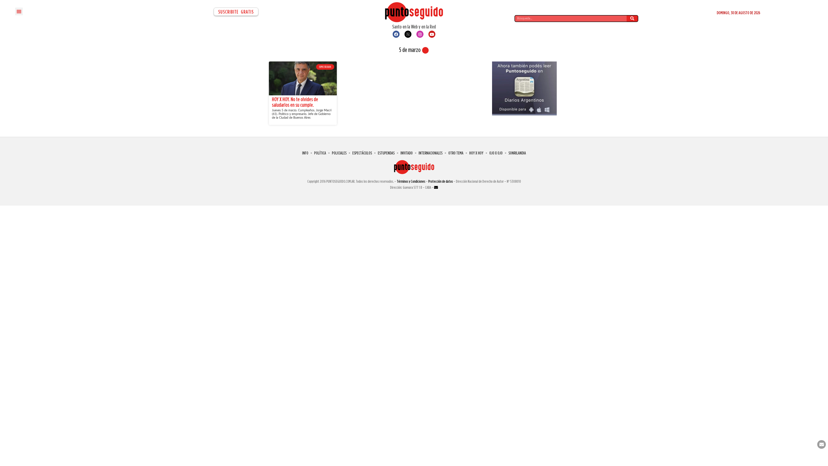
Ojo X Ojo (496, 153)
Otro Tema (455, 153)
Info (305, 153)
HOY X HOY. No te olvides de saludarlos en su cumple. (295, 102)
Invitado (406, 153)
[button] (19, 11)
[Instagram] (419, 34)
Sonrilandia (517, 153)
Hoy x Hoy (476, 153)
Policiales (339, 153)
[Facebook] (396, 34)
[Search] (632, 19)
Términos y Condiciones (411, 181)
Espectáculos (362, 153)
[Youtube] (431, 34)
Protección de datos (440, 181)
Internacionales (430, 153)
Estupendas (386, 153)
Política (320, 153)
